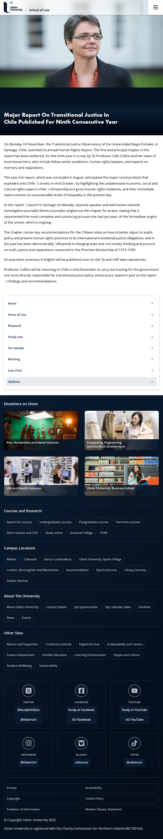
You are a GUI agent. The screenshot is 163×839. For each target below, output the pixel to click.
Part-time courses (126, 521)
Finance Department (19, 654)
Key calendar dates (118, 607)
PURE (104, 533)
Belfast (10, 558)
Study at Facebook (81, 710)
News (9, 616)
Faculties (144, 607)
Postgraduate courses (92, 521)
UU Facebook (81, 719)
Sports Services (105, 569)
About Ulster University (23, 607)
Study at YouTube (134, 710)
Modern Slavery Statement (103, 809)
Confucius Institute (57, 643)
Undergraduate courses (54, 521)
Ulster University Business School (110, 488)
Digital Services (88, 643)
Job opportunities (86, 607)
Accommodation (76, 569)
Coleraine (29, 558)
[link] (41, 430)
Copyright (13, 798)
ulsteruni (81, 762)
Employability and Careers (123, 643)
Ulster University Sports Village (100, 559)
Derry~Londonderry (56, 558)
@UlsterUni (26, 718)
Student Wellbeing (18, 664)
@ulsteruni (133, 761)
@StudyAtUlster (28, 710)
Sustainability (46, 664)
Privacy (12, 788)
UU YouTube (135, 719)
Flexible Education (53, 654)
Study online (53, 532)
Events (25, 616)
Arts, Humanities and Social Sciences (32, 442)
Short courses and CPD (21, 532)
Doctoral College (80, 532)
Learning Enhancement (89, 654)
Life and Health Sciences (23, 488)
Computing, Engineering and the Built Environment (106, 444)
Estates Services (16, 579)
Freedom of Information (23, 809)
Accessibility (93, 788)
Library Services (134, 569)
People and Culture (125, 654)
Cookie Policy (94, 798)
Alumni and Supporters (21, 643)
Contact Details (56, 607)
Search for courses (19, 522)
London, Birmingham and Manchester (33, 570)
